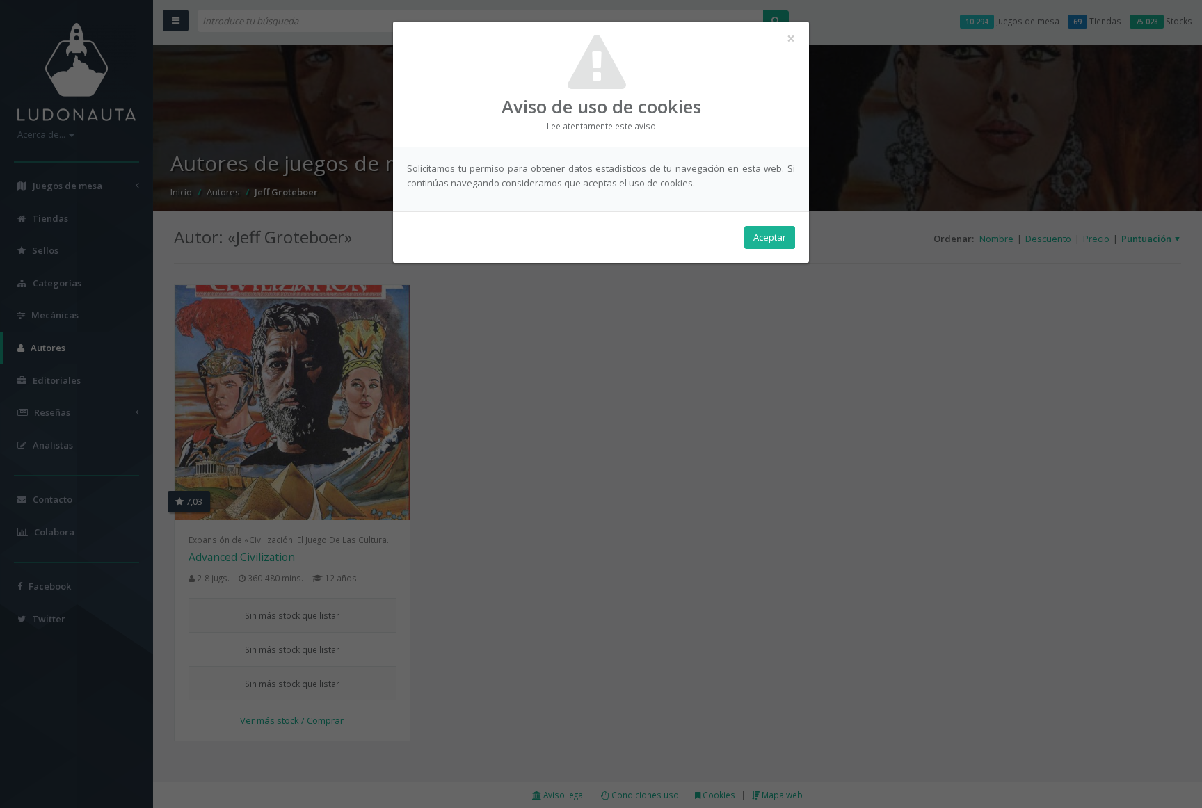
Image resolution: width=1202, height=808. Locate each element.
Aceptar (769, 237)
